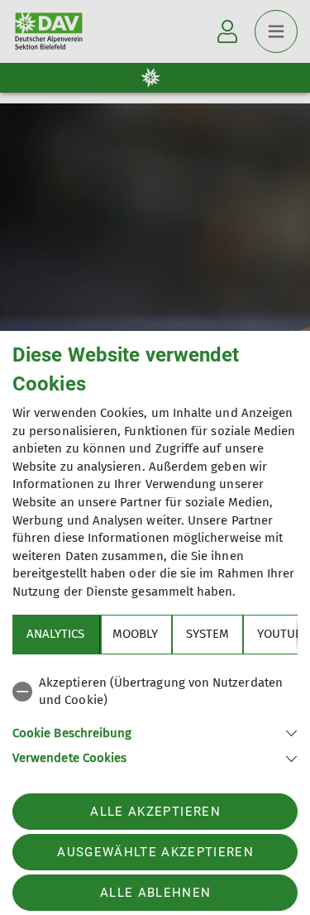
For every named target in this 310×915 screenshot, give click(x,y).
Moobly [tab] (135, 633)
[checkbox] (155, 692)
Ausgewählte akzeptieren (155, 852)
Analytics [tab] (55, 633)
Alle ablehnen (155, 892)
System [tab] (207, 633)
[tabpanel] (155, 718)
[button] (155, 732)
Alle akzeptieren (155, 811)
